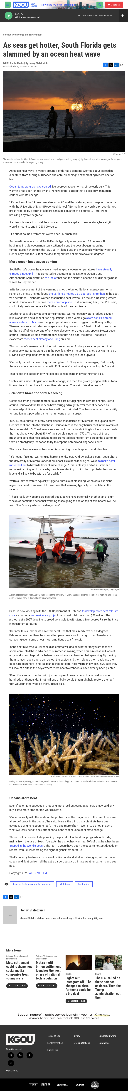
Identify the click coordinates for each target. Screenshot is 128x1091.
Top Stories (83, 884)
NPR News (65, 884)
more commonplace (59, 302)
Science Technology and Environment (22, 34)
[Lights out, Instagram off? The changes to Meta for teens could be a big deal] (79, 962)
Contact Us (104, 1043)
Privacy (76, 1036)
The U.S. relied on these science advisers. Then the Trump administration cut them (108, 987)
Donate (115, 4)
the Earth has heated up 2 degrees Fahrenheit (77, 293)
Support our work (107, 1036)
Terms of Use (53, 1036)
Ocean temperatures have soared (30, 186)
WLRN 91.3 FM (38, 873)
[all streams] (123, 15)
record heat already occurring (42, 339)
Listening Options (81, 1043)
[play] (8, 16)
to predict (51, 278)
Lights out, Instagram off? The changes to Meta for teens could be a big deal (78, 986)
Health (68, 974)
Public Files (52, 1050)
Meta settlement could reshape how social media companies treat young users (19, 970)
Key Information (55, 1043)
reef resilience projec (43, 615)
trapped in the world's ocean (26, 845)
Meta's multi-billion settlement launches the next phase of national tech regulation (48, 970)
